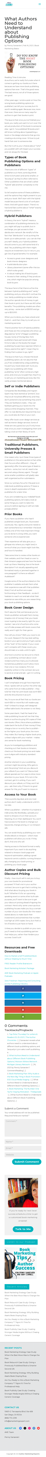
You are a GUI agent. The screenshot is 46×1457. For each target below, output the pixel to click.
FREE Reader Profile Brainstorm (18, 964)
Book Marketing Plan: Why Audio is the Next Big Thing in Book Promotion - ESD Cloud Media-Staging (24, 1077)
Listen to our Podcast (21, 1242)
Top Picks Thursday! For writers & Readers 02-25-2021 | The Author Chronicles (22, 1037)
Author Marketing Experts (29, 1454)
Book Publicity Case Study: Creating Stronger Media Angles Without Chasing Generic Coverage (22, 1332)
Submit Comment (27, 1161)
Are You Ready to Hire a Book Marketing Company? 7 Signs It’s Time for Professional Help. (22, 1322)
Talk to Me (23, 1229)
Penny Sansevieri (14, 46)
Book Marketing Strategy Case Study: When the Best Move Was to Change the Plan (22, 1296)
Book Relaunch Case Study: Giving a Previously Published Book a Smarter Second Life (21, 1306)
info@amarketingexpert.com (17, 1421)
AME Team (9, 1432)
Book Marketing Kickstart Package (19, 968)
